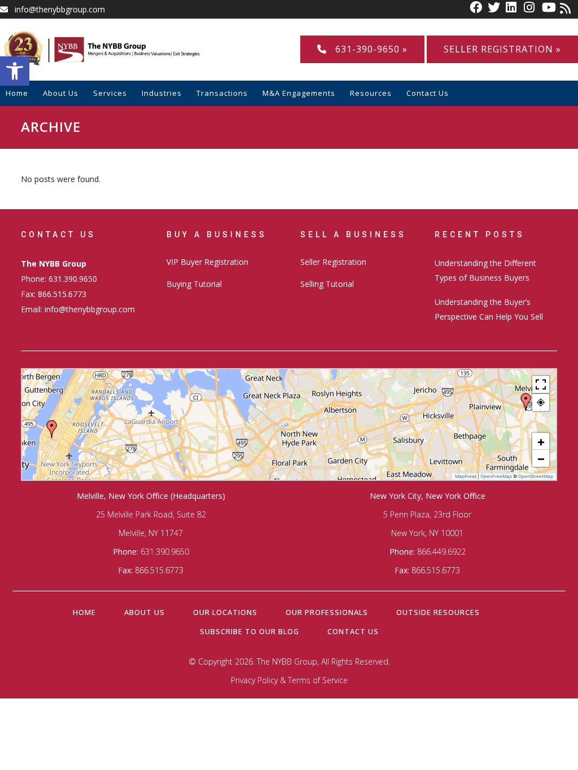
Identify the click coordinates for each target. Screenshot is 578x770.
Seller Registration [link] (333, 261)
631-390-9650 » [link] (367, 49)
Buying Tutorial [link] (194, 283)
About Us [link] (144, 612)
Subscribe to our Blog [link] (249, 631)
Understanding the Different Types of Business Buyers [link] (485, 270)
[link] (14, 71)
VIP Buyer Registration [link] (207, 261)
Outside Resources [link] (438, 612)
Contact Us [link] (353, 631)
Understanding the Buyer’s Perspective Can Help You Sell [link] (489, 309)
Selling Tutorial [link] (327, 283)
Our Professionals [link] (327, 612)
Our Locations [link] (225, 612)
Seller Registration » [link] (502, 49)
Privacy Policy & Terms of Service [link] (289, 680)
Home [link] (84, 612)
